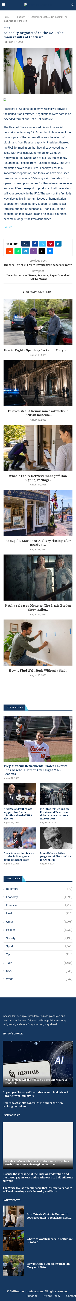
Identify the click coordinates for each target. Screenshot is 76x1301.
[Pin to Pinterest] (50, 244)
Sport (39, 946)
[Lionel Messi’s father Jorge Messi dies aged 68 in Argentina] (56, 838)
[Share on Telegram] (25, 251)
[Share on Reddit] (9, 251)
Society (21, 17)
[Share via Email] (50, 251)
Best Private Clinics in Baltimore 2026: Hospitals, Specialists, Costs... (49, 1216)
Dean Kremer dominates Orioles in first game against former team (19, 856)
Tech (39, 954)
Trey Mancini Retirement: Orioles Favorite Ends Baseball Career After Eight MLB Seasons (36, 770)
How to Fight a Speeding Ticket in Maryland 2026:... (48, 1265)
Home (7, 17)
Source (8, 227)
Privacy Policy (51, 1296)
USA (39, 971)
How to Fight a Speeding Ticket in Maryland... (38, 350)
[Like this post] (27, 244)
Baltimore (39, 888)
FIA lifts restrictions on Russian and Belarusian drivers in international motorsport (54, 814)
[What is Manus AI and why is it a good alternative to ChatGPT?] (38, 1064)
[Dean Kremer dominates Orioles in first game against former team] (20, 838)
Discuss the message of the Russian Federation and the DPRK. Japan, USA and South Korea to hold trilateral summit (38, 1177)
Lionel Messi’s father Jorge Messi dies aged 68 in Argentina (55, 856)
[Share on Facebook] (35, 244)
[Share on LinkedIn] (58, 244)
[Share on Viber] (33, 251)
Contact (71, 1296)
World (39, 979)
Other (39, 921)
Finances (39, 905)
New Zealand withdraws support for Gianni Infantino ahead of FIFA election (18, 814)
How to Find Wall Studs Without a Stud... (38, 670)
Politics (39, 930)
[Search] (72, 5)
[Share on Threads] (42, 251)
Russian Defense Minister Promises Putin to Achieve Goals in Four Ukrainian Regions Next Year (37, 1163)
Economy (39, 897)
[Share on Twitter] (42, 244)
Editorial (32, 1296)
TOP (39, 963)
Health (39, 913)
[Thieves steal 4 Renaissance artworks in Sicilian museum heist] (38, 383)
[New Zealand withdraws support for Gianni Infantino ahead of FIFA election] (20, 794)
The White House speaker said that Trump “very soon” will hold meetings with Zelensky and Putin (37, 1189)
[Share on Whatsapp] (17, 251)
